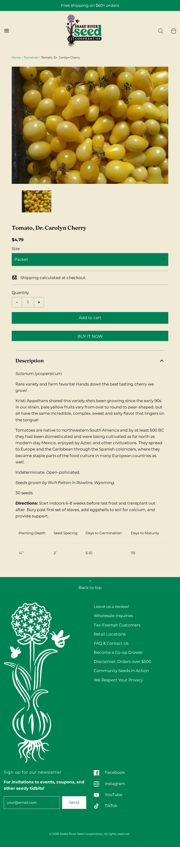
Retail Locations (110, 634)
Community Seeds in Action (121, 670)
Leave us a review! (111, 606)
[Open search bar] (160, 30)
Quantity (20, 292)
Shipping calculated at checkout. (52, 277)
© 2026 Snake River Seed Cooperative (75, 834)
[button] (36, 201)
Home (16, 57)
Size (16, 248)
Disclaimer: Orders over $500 (122, 661)
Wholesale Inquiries (113, 615)
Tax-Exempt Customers (117, 625)
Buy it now (90, 336)
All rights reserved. (117, 834)
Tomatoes (31, 57)
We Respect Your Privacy (118, 680)
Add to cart (90, 317)
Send (74, 802)
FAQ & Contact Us (111, 643)
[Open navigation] (6, 30)
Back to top (90, 587)
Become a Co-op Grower (118, 652)
